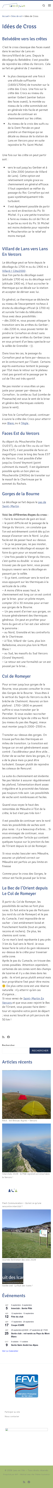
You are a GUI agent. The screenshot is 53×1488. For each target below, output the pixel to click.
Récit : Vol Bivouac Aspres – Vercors (19, 1120)
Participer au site (12, 1411)
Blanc (11, 423)
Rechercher (8, 1045)
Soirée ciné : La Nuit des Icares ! (17, 1285)
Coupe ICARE (17, 1325)
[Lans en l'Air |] (13, 5)
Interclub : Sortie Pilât (21, 1308)
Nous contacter (12, 1416)
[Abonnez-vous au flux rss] (3, 1037)
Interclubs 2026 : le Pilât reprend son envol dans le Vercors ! (26, 1175)
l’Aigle (25, 423)
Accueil (5, 16)
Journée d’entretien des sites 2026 (19, 1259)
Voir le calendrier (10, 1350)
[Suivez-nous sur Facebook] (8, 1037)
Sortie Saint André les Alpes (24, 1345)
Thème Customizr (42, 1474)
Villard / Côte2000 (13, 271)
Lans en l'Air (19, 1470)
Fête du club (17, 1316)
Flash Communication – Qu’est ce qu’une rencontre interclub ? (21, 1204)
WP (16, 1474)
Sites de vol (16, 16)
